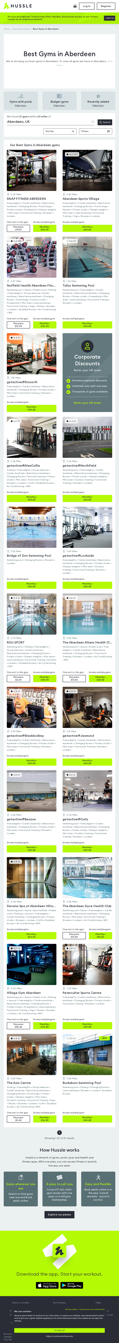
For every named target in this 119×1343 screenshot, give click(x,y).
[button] (31, 191)
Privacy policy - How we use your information (85, 1309)
